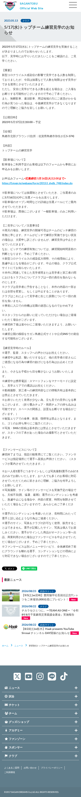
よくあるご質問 (11, 768)
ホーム (5, 645)
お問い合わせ (30, 768)
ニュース (18, 645)
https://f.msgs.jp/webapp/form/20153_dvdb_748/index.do (37, 183)
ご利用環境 (9, 772)
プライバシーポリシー (52, 768)
